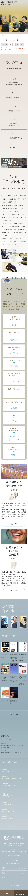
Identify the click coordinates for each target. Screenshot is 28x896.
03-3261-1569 (15, 860)
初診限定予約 (14, 32)
